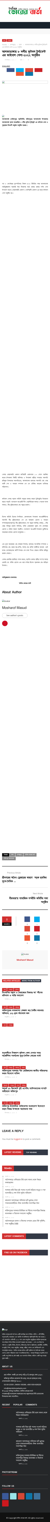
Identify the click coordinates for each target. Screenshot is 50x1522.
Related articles (11, 981)
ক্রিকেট (5, 1085)
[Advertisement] (25, 155)
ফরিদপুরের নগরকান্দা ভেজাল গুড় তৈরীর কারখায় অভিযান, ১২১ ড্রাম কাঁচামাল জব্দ (22, 1012)
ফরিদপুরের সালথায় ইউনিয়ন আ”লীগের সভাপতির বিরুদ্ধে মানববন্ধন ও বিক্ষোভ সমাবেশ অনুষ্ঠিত (29, 1458)
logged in (18, 1139)
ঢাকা (4, 40)
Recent (6, 1404)
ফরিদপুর (17, 1007)
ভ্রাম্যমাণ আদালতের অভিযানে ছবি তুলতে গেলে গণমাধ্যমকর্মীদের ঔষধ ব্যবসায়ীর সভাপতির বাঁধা (30, 1443)
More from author (31, 981)
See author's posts (14, 615)
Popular (17, 1404)
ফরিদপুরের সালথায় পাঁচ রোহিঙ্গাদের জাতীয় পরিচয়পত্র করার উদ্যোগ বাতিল (25, 1072)
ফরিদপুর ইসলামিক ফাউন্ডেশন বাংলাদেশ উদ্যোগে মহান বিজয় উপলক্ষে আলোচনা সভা (23, 1108)
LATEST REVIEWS (12, 1152)
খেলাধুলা (12, 1085)
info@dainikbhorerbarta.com (15, 1388)
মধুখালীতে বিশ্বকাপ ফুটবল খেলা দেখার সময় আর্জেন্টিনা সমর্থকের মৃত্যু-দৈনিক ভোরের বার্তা (21, 1054)
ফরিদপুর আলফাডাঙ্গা (9, 858)
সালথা (23, 1068)
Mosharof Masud (14, 608)
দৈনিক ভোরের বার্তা (30, 855)
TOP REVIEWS (31, 1152)
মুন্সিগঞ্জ (17, 989)
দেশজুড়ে (9, 40)
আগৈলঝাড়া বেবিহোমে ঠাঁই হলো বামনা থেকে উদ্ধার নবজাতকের (24, 30)
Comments (31, 1404)
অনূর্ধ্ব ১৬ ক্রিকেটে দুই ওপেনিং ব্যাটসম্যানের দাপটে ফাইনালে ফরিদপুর (24, 1090)
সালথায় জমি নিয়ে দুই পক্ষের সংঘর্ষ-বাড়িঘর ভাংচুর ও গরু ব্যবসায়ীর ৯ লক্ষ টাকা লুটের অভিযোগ (21, 34)
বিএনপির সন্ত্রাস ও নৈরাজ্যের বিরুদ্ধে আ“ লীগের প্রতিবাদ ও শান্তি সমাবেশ (22, 994)
